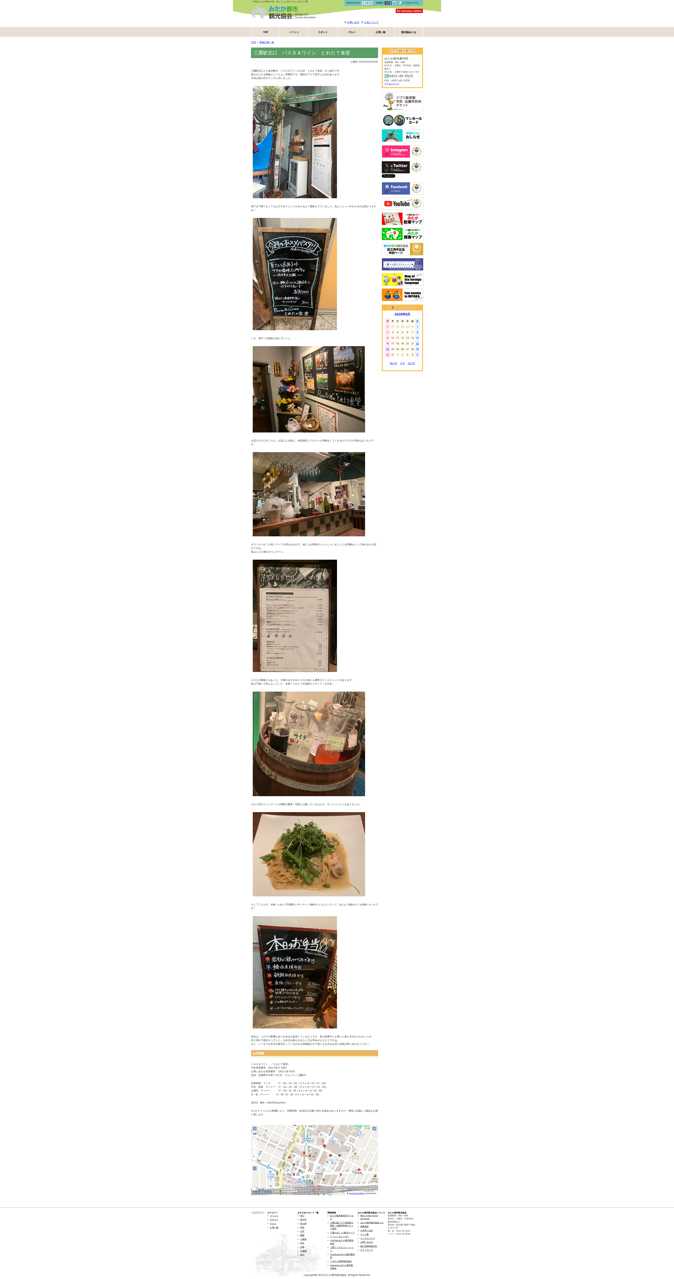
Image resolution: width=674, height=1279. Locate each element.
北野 (302, 1247)
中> (367, 3)
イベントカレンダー (339, 1236)
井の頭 (303, 1223)
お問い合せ (353, 22)
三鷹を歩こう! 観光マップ (342, 1232)
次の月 (411, 363)
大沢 (302, 1231)
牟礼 (302, 1243)
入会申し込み (366, 1230)
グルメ (352, 32)
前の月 (393, 363)
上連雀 (303, 1239)
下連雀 (303, 1251)
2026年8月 (402, 314)
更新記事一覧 (266, 42)
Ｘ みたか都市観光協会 (341, 1261)
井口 (302, 1215)
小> (363, 3)
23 (387, 349)
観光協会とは (408, 32)
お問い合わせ (366, 1242)
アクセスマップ (391, 83)
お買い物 (380, 32)
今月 (402, 363)
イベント (294, 32)
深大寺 (303, 1219)
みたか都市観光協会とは (372, 1222)
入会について (371, 22)
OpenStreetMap (356, 1193)
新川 (302, 1255)
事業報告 (364, 1226)
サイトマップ (366, 1250)
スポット (323, 32)
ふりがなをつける (408, 3)
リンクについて (367, 1238)
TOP (265, 32)
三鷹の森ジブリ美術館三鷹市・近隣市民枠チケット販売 (341, 1225)
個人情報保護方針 (368, 1246)
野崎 (302, 1235)
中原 (302, 1227)
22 (417, 343)
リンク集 (364, 1234)
